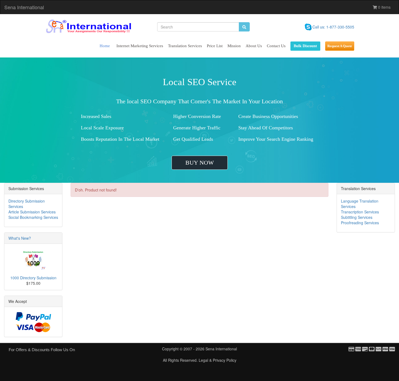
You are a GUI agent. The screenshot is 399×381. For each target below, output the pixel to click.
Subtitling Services (356, 217)
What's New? (19, 238)
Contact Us (276, 46)
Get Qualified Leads (193, 139)
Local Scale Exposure (102, 127)
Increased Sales (96, 116)
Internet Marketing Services (139, 46)
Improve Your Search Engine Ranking (275, 139)
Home (105, 46)
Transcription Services (360, 211)
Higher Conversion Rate (197, 116)
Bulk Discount (305, 46)
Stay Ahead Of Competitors (265, 127)
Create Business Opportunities (268, 116)
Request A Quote (339, 46)
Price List (215, 46)
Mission (234, 46)
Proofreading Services (360, 222)
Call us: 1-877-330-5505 (333, 27)
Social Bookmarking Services (33, 217)
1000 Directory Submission (33, 277)
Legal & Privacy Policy (217, 360)
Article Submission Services (32, 211)
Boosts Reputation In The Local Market (120, 139)
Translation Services (185, 46)
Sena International (24, 7)
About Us (254, 46)
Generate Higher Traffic (196, 127)
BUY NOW (199, 162)
